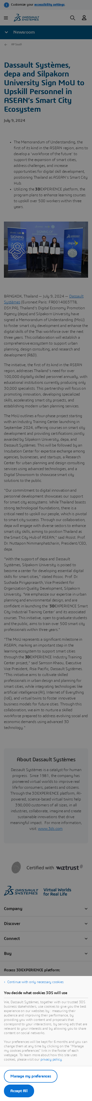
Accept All (19, 1091)
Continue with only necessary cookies (35, 982)
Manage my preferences (30, 1076)
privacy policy (51, 1059)
